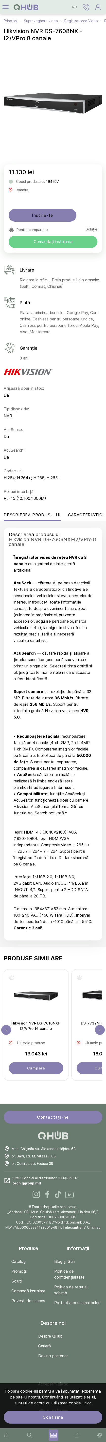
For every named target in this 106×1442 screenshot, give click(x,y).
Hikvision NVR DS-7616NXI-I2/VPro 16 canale (36, 1026)
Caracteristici (86, 514)
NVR (8, 415)
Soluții (16, 1281)
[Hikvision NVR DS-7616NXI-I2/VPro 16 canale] (36, 997)
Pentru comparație (32, 229)
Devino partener (53, 1355)
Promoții (19, 1271)
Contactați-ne (53, 1117)
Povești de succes (28, 1300)
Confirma (53, 1417)
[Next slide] (100, 1030)
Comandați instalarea (53, 241)
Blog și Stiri (64, 1261)
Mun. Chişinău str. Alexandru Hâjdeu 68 (44, 1149)
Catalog (18, 1261)
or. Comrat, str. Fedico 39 (32, 1163)
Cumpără (36, 1068)
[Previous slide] (6, 1030)
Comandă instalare (28, 1290)
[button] (86, 7)
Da (6, 395)
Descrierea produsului (32, 514)
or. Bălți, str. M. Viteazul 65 (34, 1156)
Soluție (91, 229)
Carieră (44, 1345)
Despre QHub (50, 1336)
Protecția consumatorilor (77, 1302)
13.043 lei (36, 1054)
